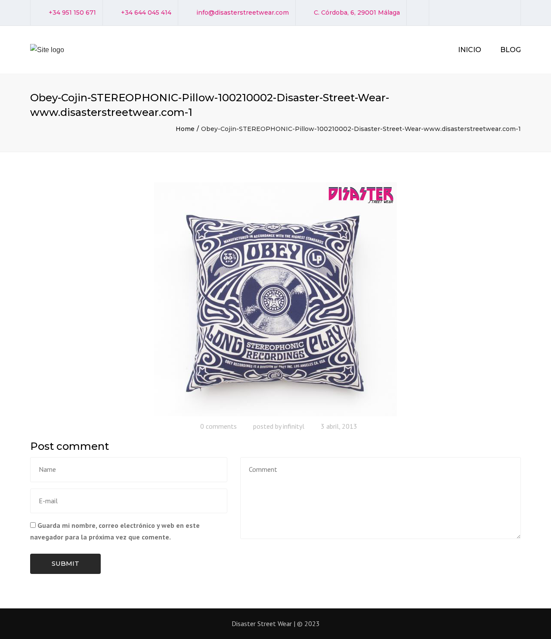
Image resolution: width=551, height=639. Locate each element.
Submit (65, 563)
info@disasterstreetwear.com (242, 12)
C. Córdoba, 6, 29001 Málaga (357, 12)
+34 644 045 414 (146, 12)
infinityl (293, 426)
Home (185, 129)
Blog (510, 50)
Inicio (469, 50)
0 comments (218, 426)
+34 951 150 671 (72, 12)
